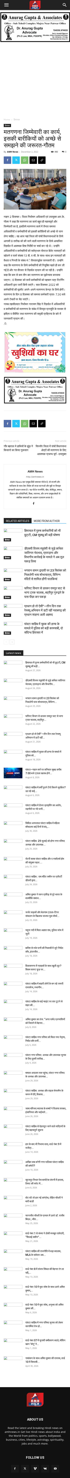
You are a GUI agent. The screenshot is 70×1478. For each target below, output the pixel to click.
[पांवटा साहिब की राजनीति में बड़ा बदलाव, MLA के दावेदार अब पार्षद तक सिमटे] (13, 1255)
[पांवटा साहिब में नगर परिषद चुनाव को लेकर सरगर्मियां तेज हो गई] (13, 1327)
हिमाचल (17, 119)
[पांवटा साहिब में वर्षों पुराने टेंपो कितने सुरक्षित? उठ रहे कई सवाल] (13, 792)
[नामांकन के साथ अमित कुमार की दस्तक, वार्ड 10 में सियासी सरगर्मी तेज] (13, 1362)
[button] (6, 5)
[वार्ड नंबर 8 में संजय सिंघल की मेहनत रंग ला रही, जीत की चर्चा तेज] (13, 1273)
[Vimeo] (35, 1468)
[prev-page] (6, 642)
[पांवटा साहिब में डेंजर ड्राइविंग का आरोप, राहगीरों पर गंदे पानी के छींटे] (13, 809)
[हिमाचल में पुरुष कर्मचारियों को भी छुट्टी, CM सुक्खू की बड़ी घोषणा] (13, 535)
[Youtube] (55, 1468)
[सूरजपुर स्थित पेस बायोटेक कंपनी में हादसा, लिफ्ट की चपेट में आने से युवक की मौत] (13, 1184)
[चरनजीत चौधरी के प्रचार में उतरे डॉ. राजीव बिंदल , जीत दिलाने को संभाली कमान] (13, 1220)
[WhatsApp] (24, 160)
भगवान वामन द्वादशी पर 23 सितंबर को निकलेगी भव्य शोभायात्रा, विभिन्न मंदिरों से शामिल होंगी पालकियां (45, 575)
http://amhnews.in (35, 476)
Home (7, 119)
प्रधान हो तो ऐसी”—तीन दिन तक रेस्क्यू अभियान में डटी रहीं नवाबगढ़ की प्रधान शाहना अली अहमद (45, 610)
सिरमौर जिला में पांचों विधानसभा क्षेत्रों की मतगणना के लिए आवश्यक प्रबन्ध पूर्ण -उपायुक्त (51, 450)
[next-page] (12, 642)
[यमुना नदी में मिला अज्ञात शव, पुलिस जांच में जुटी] (13, 934)
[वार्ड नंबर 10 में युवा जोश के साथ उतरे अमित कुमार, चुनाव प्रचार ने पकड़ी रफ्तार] (13, 1291)
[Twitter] (16, 160)
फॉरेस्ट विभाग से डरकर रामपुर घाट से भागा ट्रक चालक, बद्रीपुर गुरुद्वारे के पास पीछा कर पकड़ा (44, 592)
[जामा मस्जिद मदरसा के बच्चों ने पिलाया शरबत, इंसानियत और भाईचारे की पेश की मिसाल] (13, 1113)
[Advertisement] (35, 79)
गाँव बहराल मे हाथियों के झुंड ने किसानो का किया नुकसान (18, 448)
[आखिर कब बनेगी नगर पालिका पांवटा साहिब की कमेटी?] (13, 1166)
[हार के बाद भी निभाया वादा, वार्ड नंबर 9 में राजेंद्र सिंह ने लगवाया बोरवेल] (13, 1148)
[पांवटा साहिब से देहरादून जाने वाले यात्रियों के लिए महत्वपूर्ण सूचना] (13, 1130)
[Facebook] (7, 160)
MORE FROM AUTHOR (47, 520)
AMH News (12, 151)
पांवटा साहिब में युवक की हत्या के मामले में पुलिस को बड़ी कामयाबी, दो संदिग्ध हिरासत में (43, 628)
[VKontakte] (45, 1468)
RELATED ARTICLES (17, 520)
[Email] (33, 160)
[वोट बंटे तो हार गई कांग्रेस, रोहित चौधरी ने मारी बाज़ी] (13, 1202)
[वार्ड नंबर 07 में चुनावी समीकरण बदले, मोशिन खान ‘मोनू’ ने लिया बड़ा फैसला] (13, 1344)
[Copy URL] (42, 160)
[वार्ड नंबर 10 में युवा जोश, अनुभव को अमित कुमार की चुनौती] (13, 1309)
